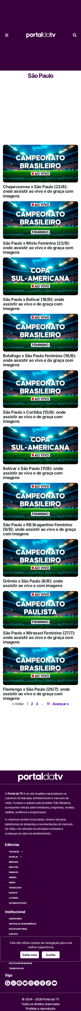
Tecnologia (15, 887)
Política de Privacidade (20, 963)
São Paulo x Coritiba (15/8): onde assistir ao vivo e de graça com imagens (34, 417)
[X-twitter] (36, 983)
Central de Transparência (22, 924)
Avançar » (60, 704)
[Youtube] (54, 983)
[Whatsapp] (13, 983)
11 (48, 704)
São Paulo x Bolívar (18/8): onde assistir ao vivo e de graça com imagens (33, 304)
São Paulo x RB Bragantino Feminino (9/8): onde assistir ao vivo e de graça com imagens (39, 529)
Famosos (13, 872)
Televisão (14, 851)
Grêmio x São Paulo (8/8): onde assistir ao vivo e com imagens (33, 583)
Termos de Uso (16, 968)
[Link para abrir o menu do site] (6, 35)
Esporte (13, 893)
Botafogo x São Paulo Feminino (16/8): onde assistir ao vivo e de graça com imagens (39, 360)
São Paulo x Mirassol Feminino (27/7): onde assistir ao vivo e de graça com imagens (39, 637)
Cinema (12, 877)
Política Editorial (18, 929)
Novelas (13, 857)
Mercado (13, 862)
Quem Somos (15, 918)
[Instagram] (31, 983)
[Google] (7, 983)
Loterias (13, 898)
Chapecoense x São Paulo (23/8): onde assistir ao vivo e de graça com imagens (38, 191)
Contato (13, 934)
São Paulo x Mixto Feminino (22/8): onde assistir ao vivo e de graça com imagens (38, 248)
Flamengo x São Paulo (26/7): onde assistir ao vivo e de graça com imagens (36, 694)
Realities (13, 867)
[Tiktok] (48, 983)
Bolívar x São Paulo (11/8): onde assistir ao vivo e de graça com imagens (33, 473)
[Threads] (42, 983)
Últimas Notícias (17, 903)
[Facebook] (19, 983)
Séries (12, 882)
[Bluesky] (25, 983)
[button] (74, 35)
